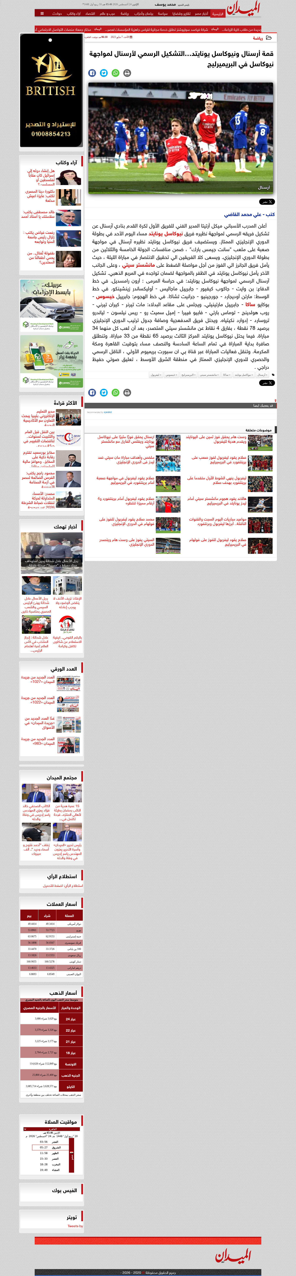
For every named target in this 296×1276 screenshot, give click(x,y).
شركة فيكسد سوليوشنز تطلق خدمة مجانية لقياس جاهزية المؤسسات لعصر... (208, 29)
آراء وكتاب (66, 162)
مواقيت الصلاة (61, 1121)
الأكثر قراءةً (65, 402)
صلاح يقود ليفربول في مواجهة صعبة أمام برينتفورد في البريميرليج (125, 480)
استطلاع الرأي (62, 875)
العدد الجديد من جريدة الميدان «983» (38, 741)
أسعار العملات (62, 903)
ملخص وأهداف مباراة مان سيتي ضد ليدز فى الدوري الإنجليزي (126, 459)
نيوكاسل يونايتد (166, 232)
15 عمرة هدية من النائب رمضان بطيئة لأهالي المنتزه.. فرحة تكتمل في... (67, 811)
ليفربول (155, 374)
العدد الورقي (64, 668)
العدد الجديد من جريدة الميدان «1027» (38, 679)
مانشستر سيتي (138, 264)
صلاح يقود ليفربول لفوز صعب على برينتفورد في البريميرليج (219, 459)
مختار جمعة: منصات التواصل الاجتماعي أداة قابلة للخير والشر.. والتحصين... (93, 29)
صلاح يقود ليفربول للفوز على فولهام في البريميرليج (217, 542)
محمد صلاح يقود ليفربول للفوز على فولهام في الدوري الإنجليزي (126, 521)
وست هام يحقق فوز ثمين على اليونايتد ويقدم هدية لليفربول (216, 439)
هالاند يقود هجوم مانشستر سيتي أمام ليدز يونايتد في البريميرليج (217, 501)
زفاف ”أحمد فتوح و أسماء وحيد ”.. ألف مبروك (36, 848)
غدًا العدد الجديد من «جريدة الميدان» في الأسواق (40, 722)
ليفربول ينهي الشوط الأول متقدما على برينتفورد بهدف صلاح (216, 480)
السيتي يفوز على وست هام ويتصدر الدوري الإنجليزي (126, 542)
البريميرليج (188, 374)
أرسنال (261, 374)
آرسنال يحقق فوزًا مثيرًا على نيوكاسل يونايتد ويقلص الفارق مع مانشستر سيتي (126, 441)
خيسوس (105, 295)
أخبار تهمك (65, 526)
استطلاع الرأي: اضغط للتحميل (63, 885)
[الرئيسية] (217, 13)
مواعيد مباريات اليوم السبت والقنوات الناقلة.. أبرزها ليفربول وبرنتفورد (217, 521)
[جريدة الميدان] (51, 91)
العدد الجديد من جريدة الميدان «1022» (38, 700)
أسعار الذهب (63, 992)
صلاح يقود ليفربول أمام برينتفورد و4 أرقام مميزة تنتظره (126, 501)
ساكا (250, 303)
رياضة (258, 37)
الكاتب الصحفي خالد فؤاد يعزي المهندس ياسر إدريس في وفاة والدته (36, 811)
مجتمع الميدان (62, 777)
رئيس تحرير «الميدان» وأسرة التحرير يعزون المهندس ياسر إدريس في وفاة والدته (67, 850)
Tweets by (75, 1225)
